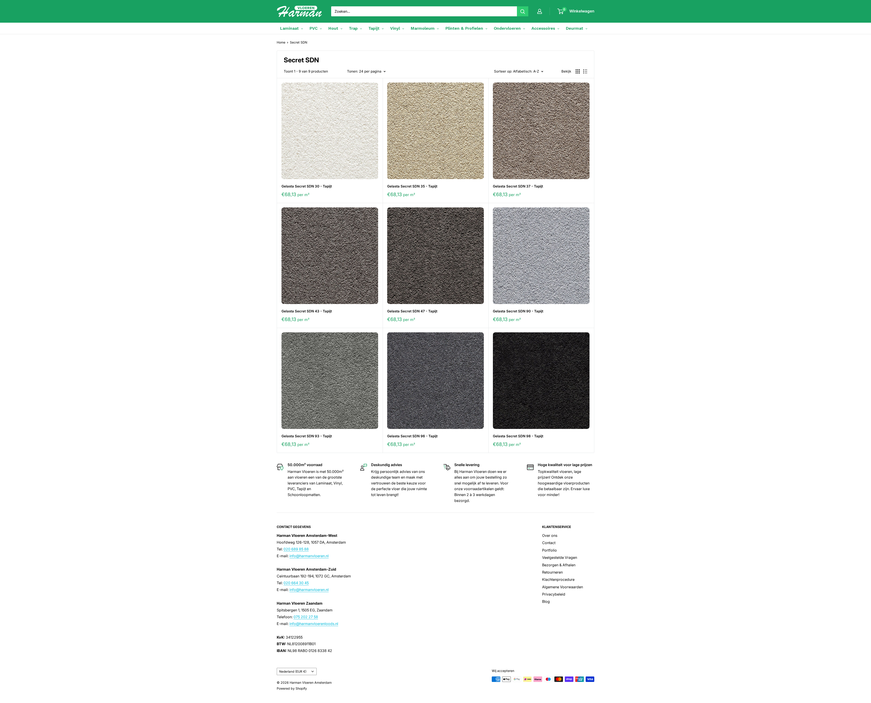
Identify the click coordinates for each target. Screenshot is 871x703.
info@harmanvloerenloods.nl (313, 623)
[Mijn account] (539, 11)
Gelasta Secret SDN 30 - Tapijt (306, 186)
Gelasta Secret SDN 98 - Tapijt (518, 436)
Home (281, 42)
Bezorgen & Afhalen (558, 565)
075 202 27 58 (306, 617)
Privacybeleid (553, 594)
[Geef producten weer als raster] (578, 71)
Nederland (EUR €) (292, 671)
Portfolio (549, 550)
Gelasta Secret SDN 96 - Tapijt (412, 436)
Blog (546, 601)
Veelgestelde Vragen (559, 557)
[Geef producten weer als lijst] (585, 71)
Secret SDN (298, 42)
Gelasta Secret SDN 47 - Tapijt (412, 311)
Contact (548, 542)
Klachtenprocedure (558, 579)
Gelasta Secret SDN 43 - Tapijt (306, 311)
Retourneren (552, 572)
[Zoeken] (522, 11)
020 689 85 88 (296, 549)
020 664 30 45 (296, 583)
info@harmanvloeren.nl (309, 556)
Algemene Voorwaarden (562, 587)
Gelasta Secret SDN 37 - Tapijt (518, 186)
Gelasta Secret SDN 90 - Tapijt (518, 311)
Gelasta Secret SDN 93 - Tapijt (306, 436)
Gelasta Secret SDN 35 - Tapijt (412, 186)
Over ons (549, 535)
